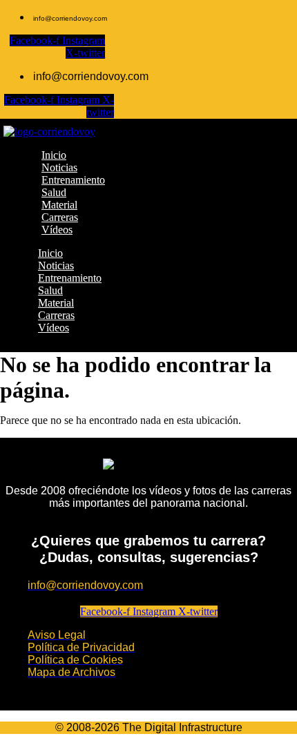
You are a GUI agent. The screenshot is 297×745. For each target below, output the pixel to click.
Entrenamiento (70, 278)
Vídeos (53, 327)
